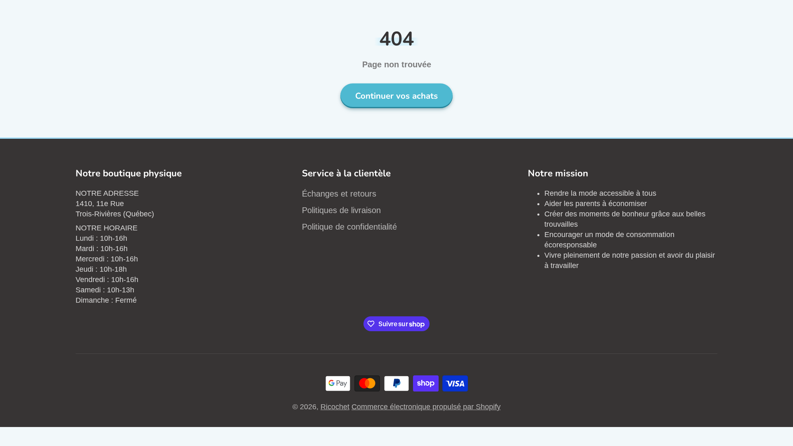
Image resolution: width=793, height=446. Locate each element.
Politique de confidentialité (349, 226)
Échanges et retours (339, 193)
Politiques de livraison (341, 210)
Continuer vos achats (396, 96)
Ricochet (335, 407)
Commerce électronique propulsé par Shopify (426, 407)
